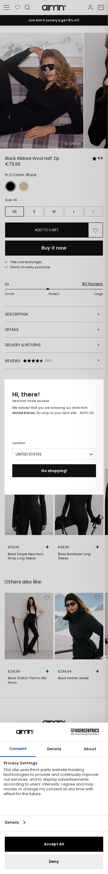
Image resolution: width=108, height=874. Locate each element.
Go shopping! (54, 470)
